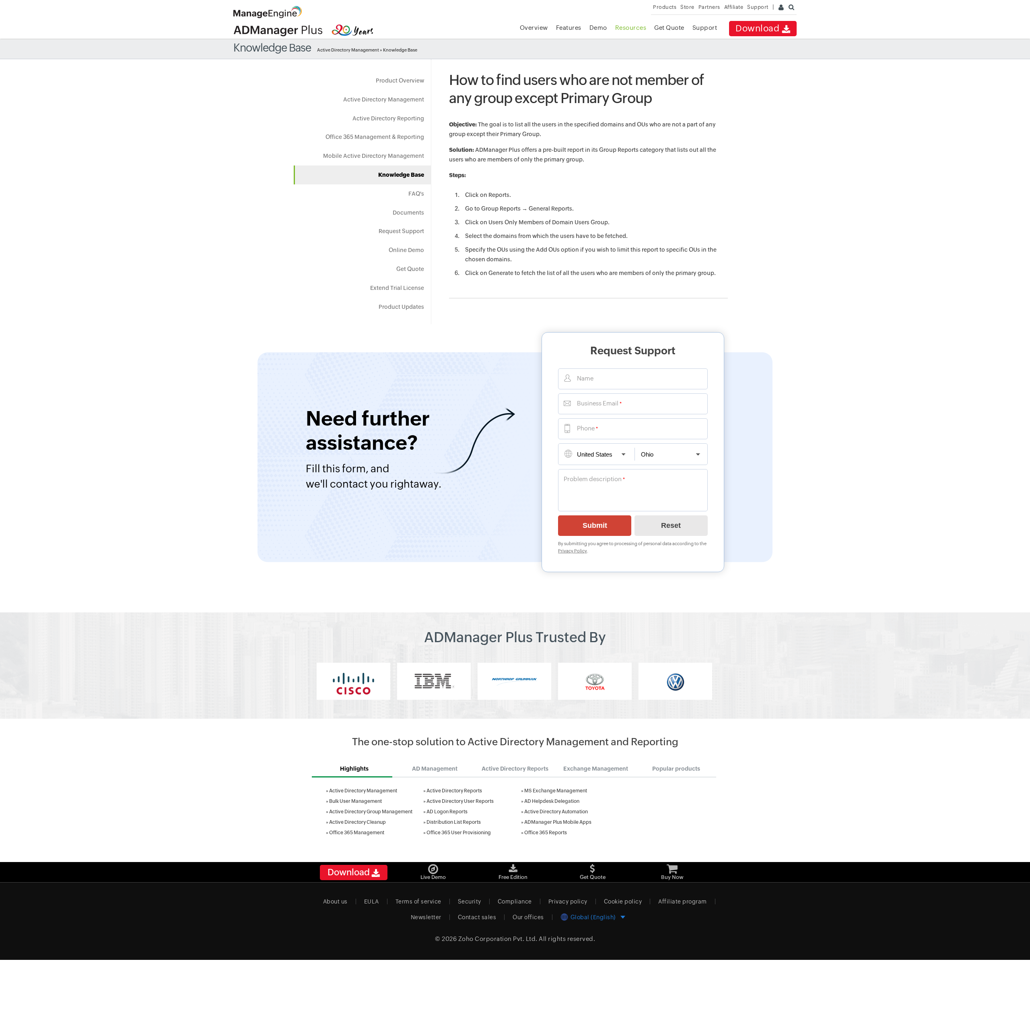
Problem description (593, 479)
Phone (586, 428)
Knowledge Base (401, 175)
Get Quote (669, 27)
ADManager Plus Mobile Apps (557, 822)
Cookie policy (623, 901)
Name (585, 378)
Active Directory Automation (556, 812)
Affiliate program (682, 901)
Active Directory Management (348, 50)
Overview (534, 27)
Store (687, 7)
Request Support (401, 231)
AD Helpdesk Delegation (551, 801)
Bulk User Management (355, 801)
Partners (709, 7)
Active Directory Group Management (370, 812)
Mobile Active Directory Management (373, 156)
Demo (598, 27)
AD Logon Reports (447, 812)
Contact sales (477, 917)
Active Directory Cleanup (357, 822)
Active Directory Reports (454, 791)
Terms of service (418, 901)
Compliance (515, 901)
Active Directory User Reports (460, 801)
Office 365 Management (356, 832)
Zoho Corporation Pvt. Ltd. (498, 938)
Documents (408, 212)
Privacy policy (567, 901)
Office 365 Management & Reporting (374, 137)
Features (568, 27)
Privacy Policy (572, 550)
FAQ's (416, 193)
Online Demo (406, 250)
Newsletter (426, 917)
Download (758, 28)
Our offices (528, 917)
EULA (371, 901)
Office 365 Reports (545, 832)
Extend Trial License (397, 288)
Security (469, 901)
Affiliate (734, 7)
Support (704, 27)
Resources (631, 27)
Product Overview (400, 80)
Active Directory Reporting (388, 118)
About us (335, 901)
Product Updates (401, 307)
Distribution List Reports (453, 822)
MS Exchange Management (555, 791)
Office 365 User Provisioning (458, 832)
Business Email (597, 403)
